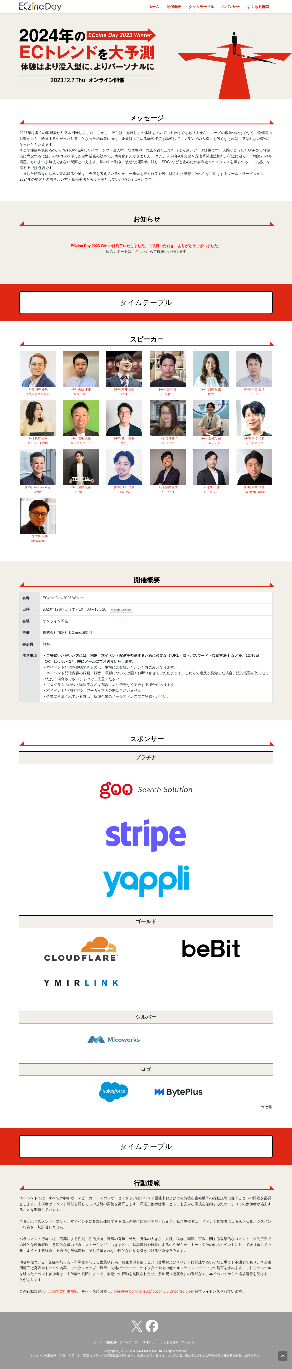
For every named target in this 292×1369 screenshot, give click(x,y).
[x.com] (138, 1326)
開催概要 (174, 7)
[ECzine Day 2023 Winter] (153, 1326)
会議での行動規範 (63, 1291)
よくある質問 (258, 7)
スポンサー (231, 7)
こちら (140, 251)
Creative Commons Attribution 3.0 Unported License (156, 1291)
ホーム (154, 7)
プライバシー (190, 1342)
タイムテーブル (201, 7)
